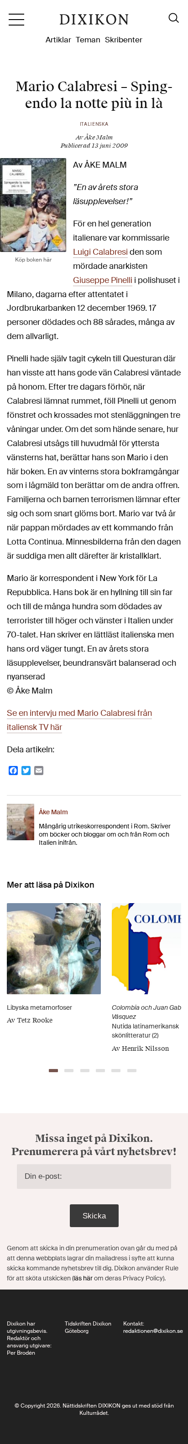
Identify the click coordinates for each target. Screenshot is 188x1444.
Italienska (94, 124)
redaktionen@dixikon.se (153, 1331)
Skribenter (123, 40)
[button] (53, 1070)
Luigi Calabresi (100, 252)
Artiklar (58, 40)
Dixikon (94, 22)
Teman (88, 40)
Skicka (94, 1216)
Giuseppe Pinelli (102, 280)
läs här (83, 1278)
